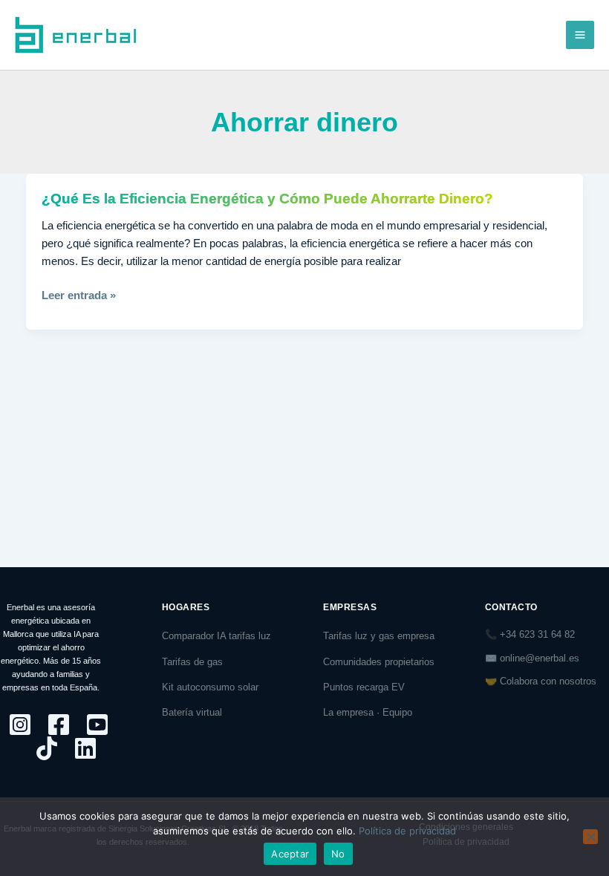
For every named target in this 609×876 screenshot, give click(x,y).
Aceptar (290, 854)
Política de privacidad (407, 831)
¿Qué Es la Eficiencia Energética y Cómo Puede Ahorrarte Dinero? (267, 198)
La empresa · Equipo (367, 712)
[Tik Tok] (47, 748)
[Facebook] (59, 724)
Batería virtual (192, 712)
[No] (590, 836)
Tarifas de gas (192, 661)
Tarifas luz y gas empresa (378, 635)
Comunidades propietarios (378, 661)
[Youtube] (97, 724)
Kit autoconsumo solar (210, 687)
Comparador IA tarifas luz (216, 635)
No (338, 854)
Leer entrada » (79, 295)
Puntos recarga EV (364, 687)
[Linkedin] (85, 748)
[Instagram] (20, 724)
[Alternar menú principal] (580, 35)
